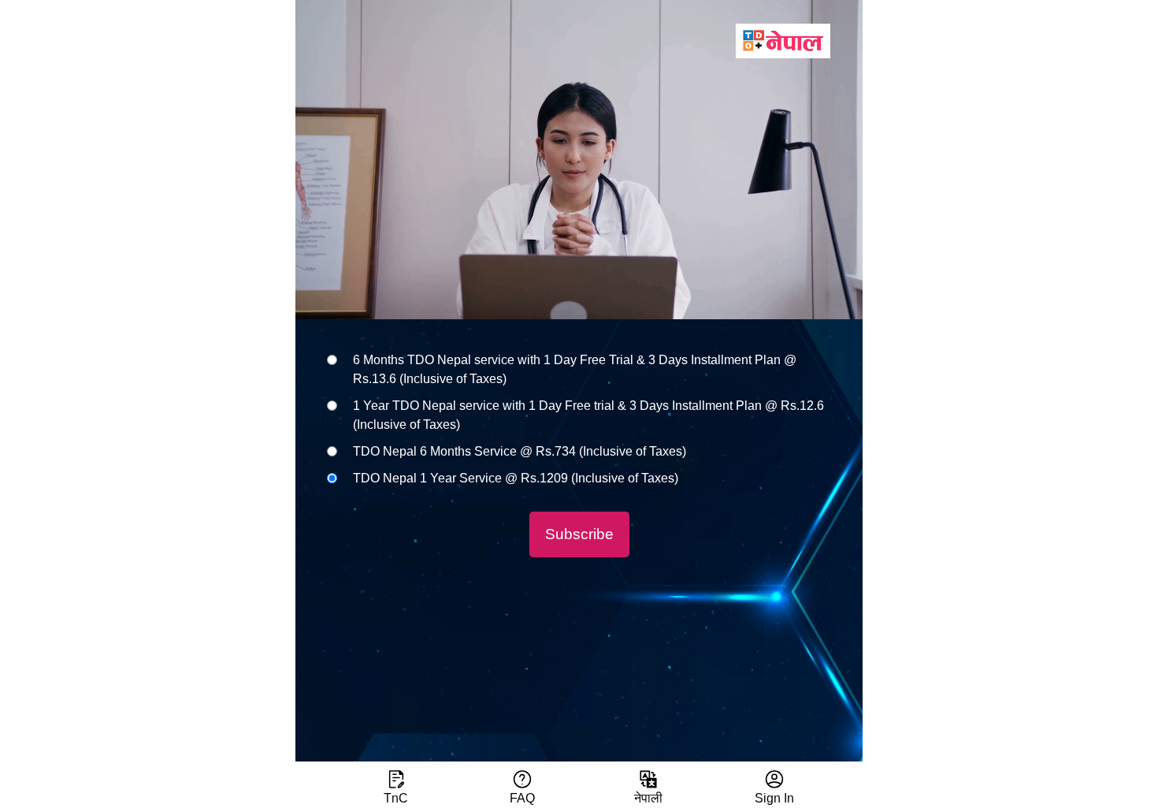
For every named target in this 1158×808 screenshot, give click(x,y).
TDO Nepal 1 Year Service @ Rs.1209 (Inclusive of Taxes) (515, 478)
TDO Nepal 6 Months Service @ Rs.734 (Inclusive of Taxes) (519, 451)
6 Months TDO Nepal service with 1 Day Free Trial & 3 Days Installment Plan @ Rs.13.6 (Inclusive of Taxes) (574, 369)
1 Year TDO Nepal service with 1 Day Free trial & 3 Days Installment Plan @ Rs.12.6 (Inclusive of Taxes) (588, 415)
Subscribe (579, 534)
